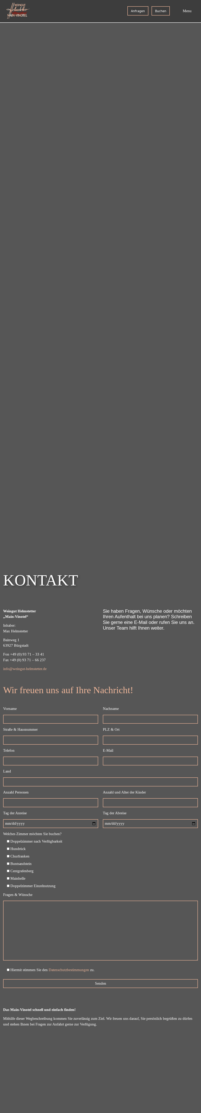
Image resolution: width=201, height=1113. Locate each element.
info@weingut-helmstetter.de (25, 669)
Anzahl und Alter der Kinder (124, 792)
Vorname (10, 709)
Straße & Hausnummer (20, 729)
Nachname (111, 709)
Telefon (9, 750)
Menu (187, 11)
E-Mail (108, 750)
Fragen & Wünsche (17, 895)
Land (7, 771)
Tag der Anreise (15, 813)
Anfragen (138, 11)
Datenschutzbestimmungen (69, 970)
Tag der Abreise (114, 813)
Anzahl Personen (16, 792)
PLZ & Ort (111, 729)
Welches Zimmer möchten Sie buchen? (32, 834)
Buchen (160, 11)
